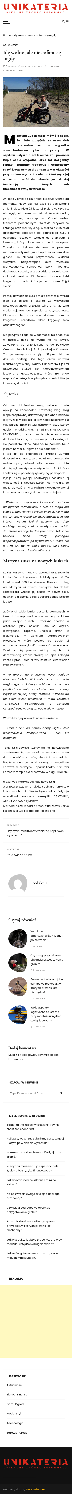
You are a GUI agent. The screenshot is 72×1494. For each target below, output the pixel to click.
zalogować (29, 1055)
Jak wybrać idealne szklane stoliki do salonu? (31, 1182)
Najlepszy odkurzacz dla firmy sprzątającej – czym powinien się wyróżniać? (35, 1141)
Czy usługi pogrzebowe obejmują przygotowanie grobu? (46, 960)
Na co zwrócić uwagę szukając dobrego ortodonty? (33, 1196)
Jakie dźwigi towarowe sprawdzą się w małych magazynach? (32, 1256)
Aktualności (10, 44)
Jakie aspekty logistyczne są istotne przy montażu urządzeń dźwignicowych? (34, 1242)
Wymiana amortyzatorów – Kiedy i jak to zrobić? (46, 935)
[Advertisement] (36, 1321)
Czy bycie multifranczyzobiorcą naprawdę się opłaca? (35, 833)
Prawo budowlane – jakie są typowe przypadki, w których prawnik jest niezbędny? (31, 1226)
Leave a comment (15, 70)
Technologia (15, 1423)
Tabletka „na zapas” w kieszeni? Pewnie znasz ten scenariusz (33, 1127)
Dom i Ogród (15, 1404)
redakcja (55, 66)
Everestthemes (35, 1489)
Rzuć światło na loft (19, 855)
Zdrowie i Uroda (17, 1433)
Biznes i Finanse (17, 1394)
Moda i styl (14, 1413)
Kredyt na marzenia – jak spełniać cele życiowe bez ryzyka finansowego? (32, 1168)
